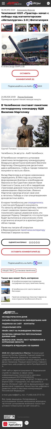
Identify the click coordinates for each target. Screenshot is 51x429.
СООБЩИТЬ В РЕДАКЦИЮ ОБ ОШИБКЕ (20, 345)
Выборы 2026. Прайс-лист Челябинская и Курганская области (23, 341)
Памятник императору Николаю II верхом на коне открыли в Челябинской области (29, 298)
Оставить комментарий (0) (25, 74)
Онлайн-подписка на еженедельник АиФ (24, 320)
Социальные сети (11, 327)
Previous (4, 47)
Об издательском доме (14, 317)
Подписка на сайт (12, 324)
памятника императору (33, 230)
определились (35, 202)
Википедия (23, 149)
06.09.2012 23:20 (8, 10)
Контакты (29, 324)
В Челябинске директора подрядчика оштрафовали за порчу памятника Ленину (28, 282)
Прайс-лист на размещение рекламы (22, 331)
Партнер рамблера (23, 417)
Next (46, 47)
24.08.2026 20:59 (8, 97)
